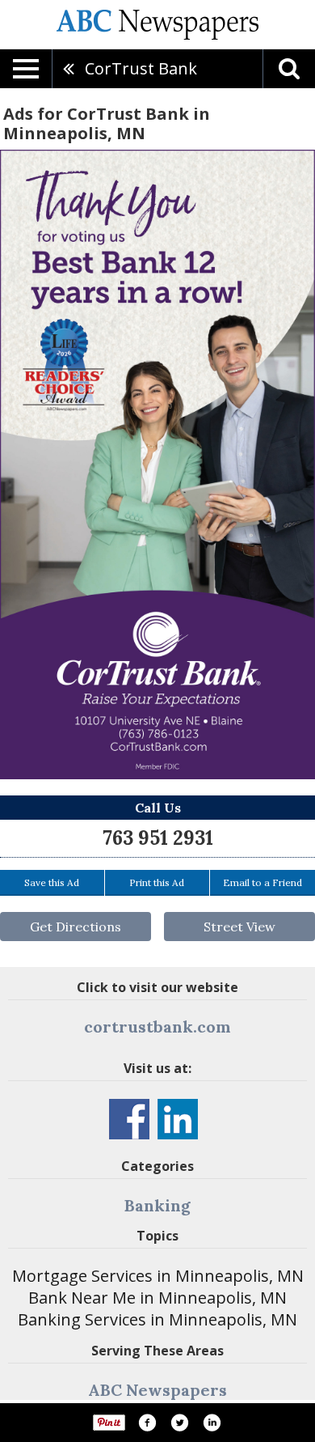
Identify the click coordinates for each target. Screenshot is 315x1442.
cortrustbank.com (157, 1026)
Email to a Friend (262, 882)
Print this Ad (156, 882)
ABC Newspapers (157, 1390)
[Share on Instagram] (211, 1422)
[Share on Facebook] (147, 1422)
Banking (157, 1205)
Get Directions (75, 926)
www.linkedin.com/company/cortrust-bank (178, 1119)
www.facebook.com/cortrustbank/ (129, 1119)
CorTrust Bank (141, 68)
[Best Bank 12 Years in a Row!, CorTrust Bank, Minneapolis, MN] (157, 464)
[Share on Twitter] (179, 1422)
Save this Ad (51, 882)
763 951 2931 (158, 837)
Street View (239, 926)
